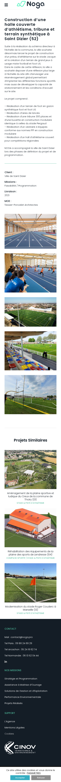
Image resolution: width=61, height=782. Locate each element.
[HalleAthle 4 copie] (30, 350)
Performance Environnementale (23, 697)
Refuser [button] (41, 777)
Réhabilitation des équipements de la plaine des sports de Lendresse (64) (30, 553)
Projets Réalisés (14, 703)
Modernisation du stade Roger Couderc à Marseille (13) (30, 608)
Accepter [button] (20, 777)
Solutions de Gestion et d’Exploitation (26, 691)
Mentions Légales (15, 727)
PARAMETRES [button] (34, 773)
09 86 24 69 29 (23, 643)
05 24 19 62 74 (29, 649)
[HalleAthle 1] (30, 231)
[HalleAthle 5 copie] (30, 394)
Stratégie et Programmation (21, 678)
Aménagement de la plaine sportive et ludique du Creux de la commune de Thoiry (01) (30, 496)
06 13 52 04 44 (31, 655)
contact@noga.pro (22, 637)
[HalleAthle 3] (30, 311)
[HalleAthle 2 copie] (30, 272)
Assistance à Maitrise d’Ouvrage (23, 684)
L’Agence (10, 721)
